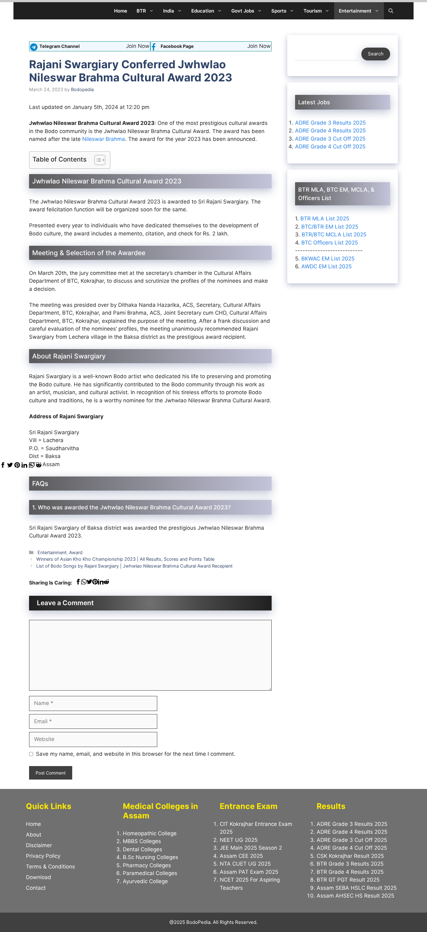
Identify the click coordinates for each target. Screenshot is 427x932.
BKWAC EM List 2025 (327, 258)
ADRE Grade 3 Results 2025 (330, 123)
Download (38, 877)
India (168, 11)
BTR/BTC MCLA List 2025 (334, 234)
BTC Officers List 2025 (329, 242)
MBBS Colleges (142, 841)
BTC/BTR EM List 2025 (329, 226)
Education (202, 11)
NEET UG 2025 (239, 840)
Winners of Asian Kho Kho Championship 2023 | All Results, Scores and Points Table (125, 559)
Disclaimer (39, 845)
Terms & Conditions (50, 866)
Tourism (313, 11)
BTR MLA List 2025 (324, 218)
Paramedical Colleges (150, 873)
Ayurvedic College (145, 881)
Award (76, 552)
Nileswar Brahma (103, 139)
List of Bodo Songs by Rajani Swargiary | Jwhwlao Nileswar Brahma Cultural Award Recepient (134, 566)
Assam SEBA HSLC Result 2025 (357, 888)
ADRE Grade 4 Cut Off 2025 (330, 146)
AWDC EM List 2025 (326, 266)
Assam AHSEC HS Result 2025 (355, 896)
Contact (36, 888)
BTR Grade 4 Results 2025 (350, 872)
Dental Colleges (142, 849)
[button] (391, 10)
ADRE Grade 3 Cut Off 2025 (330, 139)
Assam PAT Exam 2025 (249, 872)
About (33, 835)
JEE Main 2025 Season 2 (251, 848)
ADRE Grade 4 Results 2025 (330, 130)
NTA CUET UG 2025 (245, 864)
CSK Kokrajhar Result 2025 (350, 856)
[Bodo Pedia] (34, 10)
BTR (141, 11)
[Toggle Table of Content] (97, 160)
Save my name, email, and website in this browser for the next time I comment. (135, 754)
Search (376, 54)
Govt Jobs (242, 11)
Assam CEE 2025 (241, 856)
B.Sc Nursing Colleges (150, 857)
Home (120, 11)
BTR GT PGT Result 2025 (348, 880)
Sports (278, 11)
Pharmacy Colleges (147, 865)
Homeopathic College (150, 833)
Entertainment (355, 11)
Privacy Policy (43, 856)
